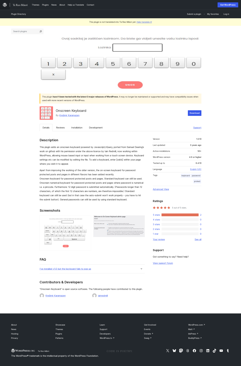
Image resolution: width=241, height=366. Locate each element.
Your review (159, 239)
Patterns (59, 338)
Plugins (59, 334)
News (13, 329)
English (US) (195, 169)
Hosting (14, 334)
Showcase (60, 325)
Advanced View (161, 189)
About (14, 325)
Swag (148, 338)
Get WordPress (228, 5)
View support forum (163, 263)
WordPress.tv (107, 338)
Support (197, 127)
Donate (148, 334)
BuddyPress (195, 338)
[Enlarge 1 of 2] (87, 219)
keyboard (186, 176)
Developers (105, 334)
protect (197, 181)
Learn (102, 325)
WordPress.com (196, 325)
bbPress (193, 334)
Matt (191, 329)
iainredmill (103, 295)
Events (147, 329)
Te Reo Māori (43, 351)
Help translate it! (144, 22)
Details (46, 127)
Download (195, 113)
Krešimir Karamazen (69, 115)
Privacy (14, 338)
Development (96, 127)
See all (198, 239)
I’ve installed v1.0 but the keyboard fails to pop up (65, 269)
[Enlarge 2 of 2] (141, 219)
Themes (59, 329)
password (196, 176)
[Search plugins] (41, 31)
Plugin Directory (18, 14)
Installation (76, 127)
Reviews (60, 127)
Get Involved (150, 325)
